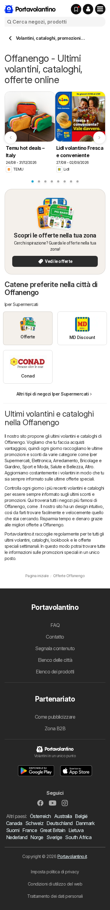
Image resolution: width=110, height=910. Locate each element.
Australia (63, 816)
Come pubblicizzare (55, 717)
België (81, 816)
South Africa (78, 837)
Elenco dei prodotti (55, 672)
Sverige (54, 837)
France (29, 830)
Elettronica (41, 460)
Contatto (55, 637)
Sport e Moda (35, 466)
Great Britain (52, 830)
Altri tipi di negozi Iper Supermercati (52, 393)
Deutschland (59, 823)
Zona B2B (55, 728)
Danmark (85, 823)
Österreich (40, 816)
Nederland (16, 837)
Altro (89, 466)
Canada (14, 823)
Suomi (12, 830)
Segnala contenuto (55, 648)
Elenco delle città (55, 660)
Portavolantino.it (72, 856)
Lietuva (75, 830)
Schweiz (34, 823)
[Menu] (100, 9)
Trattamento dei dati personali (55, 896)
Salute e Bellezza (66, 466)
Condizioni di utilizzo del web (55, 883)
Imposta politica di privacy (55, 871)
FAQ (55, 625)
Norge (36, 837)
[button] (88, 9)
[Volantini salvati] (76, 9)
